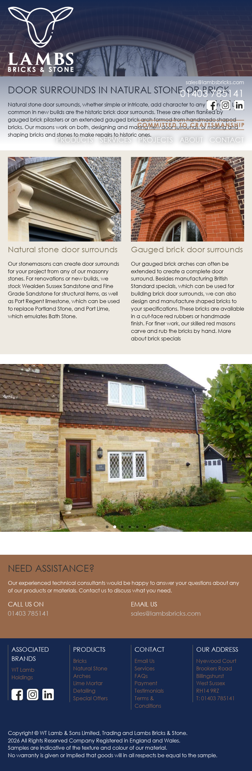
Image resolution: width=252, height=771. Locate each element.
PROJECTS (155, 140)
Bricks (80, 660)
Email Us (145, 660)
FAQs (141, 675)
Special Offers (90, 698)
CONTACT (226, 140)
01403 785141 (212, 93)
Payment (146, 683)
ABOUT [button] (191, 140)
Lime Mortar (88, 683)
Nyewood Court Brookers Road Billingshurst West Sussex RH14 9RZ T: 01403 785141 (216, 679)
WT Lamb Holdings (22, 673)
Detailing (84, 690)
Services (145, 668)
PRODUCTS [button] (74, 140)
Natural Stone (90, 668)
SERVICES (116, 140)
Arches (82, 675)
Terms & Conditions (148, 702)
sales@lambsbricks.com (215, 82)
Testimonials (149, 690)
